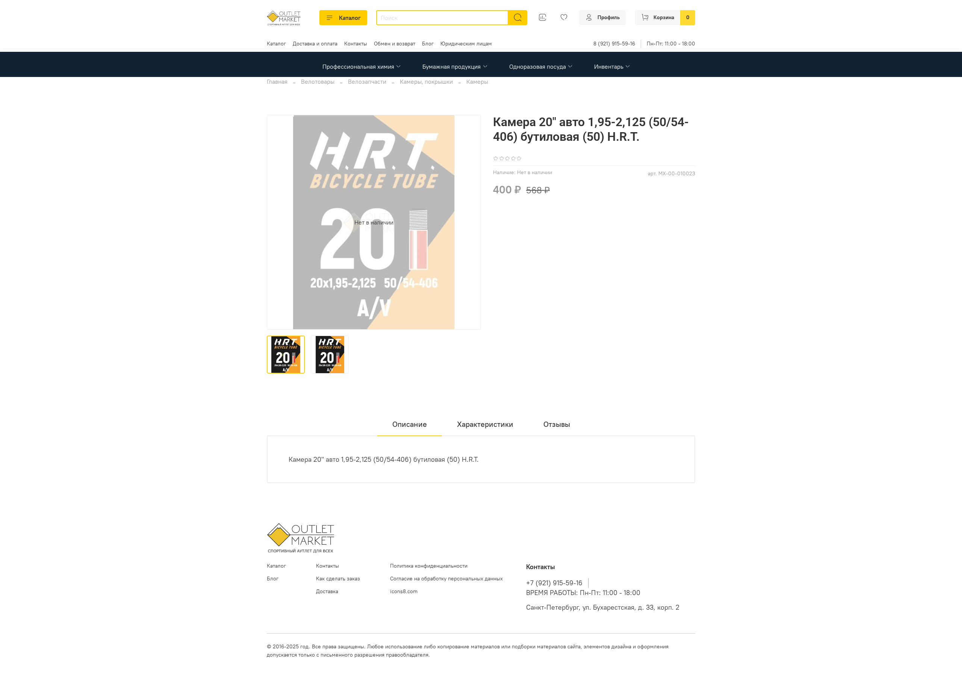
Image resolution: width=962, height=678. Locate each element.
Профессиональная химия (358, 66)
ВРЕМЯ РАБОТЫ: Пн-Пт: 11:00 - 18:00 (583, 593)
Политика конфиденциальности (428, 565)
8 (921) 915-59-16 (614, 43)
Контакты (355, 43)
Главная (277, 81)
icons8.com (403, 591)
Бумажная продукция (451, 66)
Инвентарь (608, 66)
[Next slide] (469, 222)
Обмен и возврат (394, 43)
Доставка (327, 591)
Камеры (477, 81)
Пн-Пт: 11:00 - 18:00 (671, 43)
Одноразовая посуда (537, 66)
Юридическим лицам (466, 43)
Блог (428, 43)
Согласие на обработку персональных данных (446, 578)
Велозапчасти (367, 81)
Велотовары (317, 81)
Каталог (350, 17)
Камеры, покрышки (426, 81)
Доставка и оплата (315, 43)
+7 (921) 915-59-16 (554, 583)
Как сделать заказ (338, 578)
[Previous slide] (279, 222)
